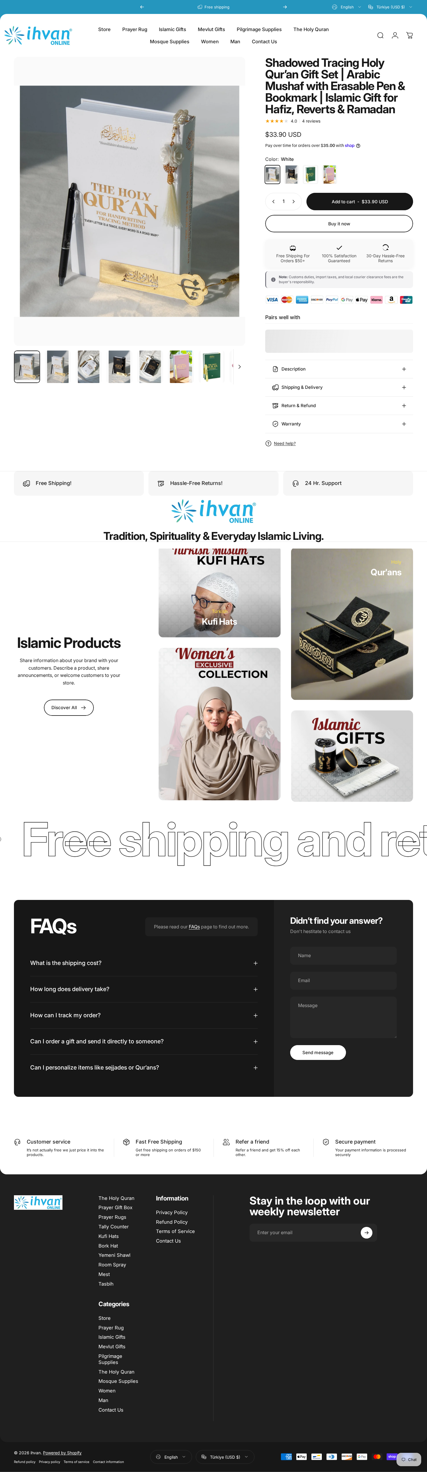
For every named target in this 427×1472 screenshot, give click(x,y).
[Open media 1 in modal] (129, 201)
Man (103, 1400)
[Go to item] (27, 367)
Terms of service (76, 1462)
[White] (272, 175)
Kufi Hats (219, 621)
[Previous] (142, 7)
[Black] (291, 175)
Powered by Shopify (62, 1452)
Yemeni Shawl (114, 1255)
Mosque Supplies (118, 1381)
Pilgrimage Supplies (110, 1359)
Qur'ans (386, 572)
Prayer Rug (111, 1328)
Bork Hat (108, 1246)
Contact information (108, 1462)
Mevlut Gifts (111, 1346)
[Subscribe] (366, 1233)
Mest (104, 1274)
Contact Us (168, 1241)
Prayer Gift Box (115, 1207)
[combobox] (347, 7)
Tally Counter (113, 1227)
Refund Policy (172, 1222)
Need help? (285, 443)
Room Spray (112, 1265)
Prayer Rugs (112, 1217)
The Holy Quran (116, 1198)
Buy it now (339, 224)
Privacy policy (49, 1462)
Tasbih (106, 1284)
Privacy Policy (172, 1212)
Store (104, 1318)
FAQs (194, 927)
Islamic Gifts (111, 1337)
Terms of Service (175, 1231)
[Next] (285, 7)
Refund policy (24, 1462)
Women (107, 1391)
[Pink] (329, 175)
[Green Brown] (310, 175)
